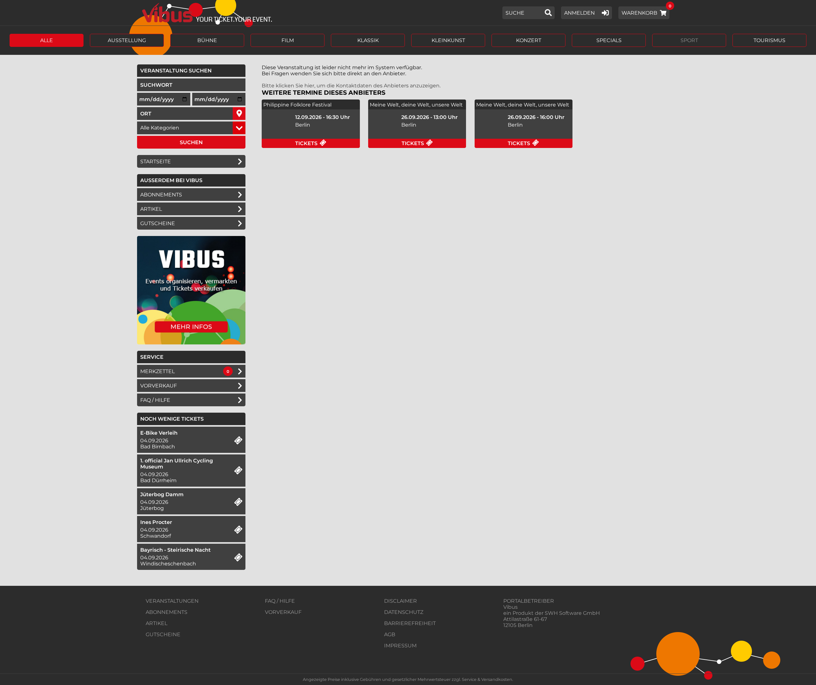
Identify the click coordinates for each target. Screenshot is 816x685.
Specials (609, 40)
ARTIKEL (151, 209)
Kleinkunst (448, 40)
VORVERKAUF (283, 612)
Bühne (207, 40)
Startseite (155, 161)
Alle (46, 40)
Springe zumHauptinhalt (5, 5)
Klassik (368, 40)
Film (287, 40)
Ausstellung (127, 40)
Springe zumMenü (44, 5)
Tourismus (769, 40)
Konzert (528, 40)
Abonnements (161, 195)
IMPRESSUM (400, 646)
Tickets (327, 143)
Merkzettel (157, 371)
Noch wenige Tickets (172, 419)
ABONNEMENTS (166, 612)
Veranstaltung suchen (192, 70)
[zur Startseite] (205, 13)
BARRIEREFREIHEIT (410, 623)
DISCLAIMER (400, 601)
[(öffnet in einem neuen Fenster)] (191, 343)
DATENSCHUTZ (403, 612)
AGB (389, 634)
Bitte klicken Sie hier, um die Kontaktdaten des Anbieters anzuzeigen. (351, 86)
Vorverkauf (158, 386)
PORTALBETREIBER (528, 601)
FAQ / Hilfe (155, 400)
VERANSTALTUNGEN (172, 601)
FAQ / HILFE (280, 601)
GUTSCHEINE (157, 223)
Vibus (510, 607)
